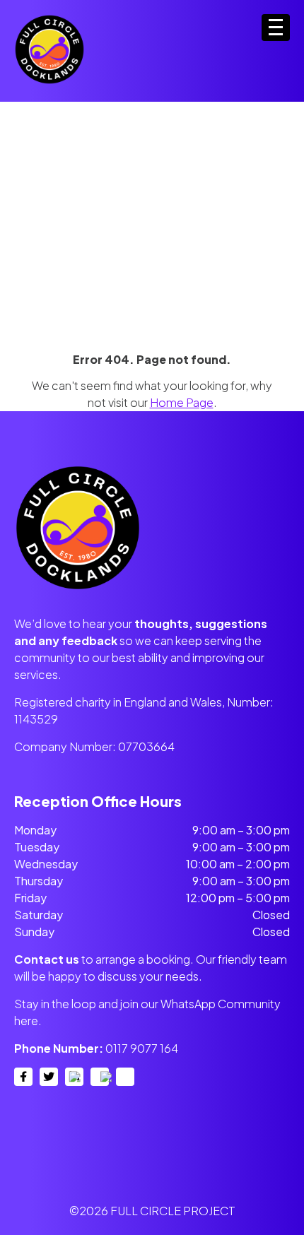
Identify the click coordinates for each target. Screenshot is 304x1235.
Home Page (182, 402)
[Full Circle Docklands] (49, 82)
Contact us (46, 959)
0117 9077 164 (141, 1048)
